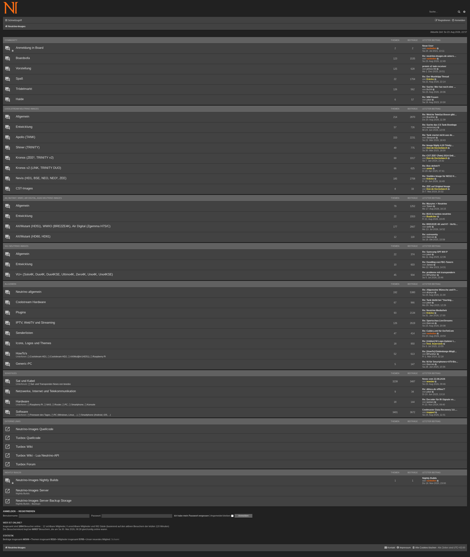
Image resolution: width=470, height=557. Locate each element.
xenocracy (431, 127)
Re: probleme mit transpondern (438, 272)
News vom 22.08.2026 (433, 379)
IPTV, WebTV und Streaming (35, 322)
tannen (430, 402)
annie (429, 168)
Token (429, 206)
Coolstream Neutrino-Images (22, 109)
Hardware (22, 401)
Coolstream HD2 (58, 356)
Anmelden (9, 511)
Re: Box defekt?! (431, 166)
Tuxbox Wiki (24, 446)
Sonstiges (11, 373)
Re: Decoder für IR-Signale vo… (438, 399)
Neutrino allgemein (28, 292)
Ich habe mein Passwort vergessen (191, 515)
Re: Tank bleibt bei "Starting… (437, 300)
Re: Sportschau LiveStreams (437, 320)
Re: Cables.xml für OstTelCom (438, 331)
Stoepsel (430, 137)
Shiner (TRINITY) (28, 147)
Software (22, 411)
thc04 (429, 89)
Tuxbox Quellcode (28, 438)
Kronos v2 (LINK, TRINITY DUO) (38, 168)
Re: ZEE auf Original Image (436, 186)
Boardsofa (23, 58)
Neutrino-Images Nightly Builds (37, 480)
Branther (430, 117)
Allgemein (22, 116)
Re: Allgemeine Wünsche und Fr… (440, 290)
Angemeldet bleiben (220, 515)
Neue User (427, 46)
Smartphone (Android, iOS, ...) (96, 415)
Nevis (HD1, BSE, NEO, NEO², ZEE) (41, 178)
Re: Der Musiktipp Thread (435, 76)
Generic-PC (24, 363)
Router (58, 404)
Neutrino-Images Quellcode (34, 429)
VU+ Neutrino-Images (16, 246)
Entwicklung (24, 127)
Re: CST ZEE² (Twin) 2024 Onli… (438, 155)
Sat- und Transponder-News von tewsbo (50, 384)
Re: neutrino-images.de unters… (439, 56)
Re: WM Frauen (430, 97)
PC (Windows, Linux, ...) (65, 415)
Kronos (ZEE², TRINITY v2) (35, 157)
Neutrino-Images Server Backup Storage (43, 500)
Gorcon (430, 237)
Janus (429, 264)
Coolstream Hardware (31, 302)
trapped (430, 412)
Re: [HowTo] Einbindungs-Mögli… (439, 351)
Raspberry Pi (99, 356)
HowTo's (21, 353)
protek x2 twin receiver (434, 66)
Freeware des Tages (40, 415)
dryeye (430, 292)
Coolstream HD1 (38, 356)
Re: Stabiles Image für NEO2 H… (439, 176)
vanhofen (431, 48)
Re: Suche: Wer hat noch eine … (439, 87)
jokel (428, 99)
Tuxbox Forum (25, 464)
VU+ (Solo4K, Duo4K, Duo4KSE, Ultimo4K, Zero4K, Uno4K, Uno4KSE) (64, 274)
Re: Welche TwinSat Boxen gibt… (439, 114)
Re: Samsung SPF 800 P (435, 252)
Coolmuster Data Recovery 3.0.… (439, 409)
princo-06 (431, 69)
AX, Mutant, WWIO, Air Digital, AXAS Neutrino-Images (33, 198)
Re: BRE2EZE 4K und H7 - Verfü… (440, 224)
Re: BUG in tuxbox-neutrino (436, 214)
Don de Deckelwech (436, 148)
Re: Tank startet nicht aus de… (438, 135)
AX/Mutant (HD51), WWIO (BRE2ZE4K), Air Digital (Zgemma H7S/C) (63, 226)
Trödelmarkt (24, 89)
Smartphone (77, 404)
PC (66, 404)
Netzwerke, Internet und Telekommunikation (46, 391)
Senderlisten (24, 333)
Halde (20, 99)
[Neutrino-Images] (12, 8)
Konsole (91, 404)
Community (11, 40)
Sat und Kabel (25, 381)
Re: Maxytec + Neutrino (434, 203)
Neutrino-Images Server (32, 490)
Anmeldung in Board (29, 48)
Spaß (19, 78)
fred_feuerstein (434, 343)
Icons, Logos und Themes (33, 343)
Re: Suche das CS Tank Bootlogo (439, 125)
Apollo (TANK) (25, 137)
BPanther (431, 275)
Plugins (21, 312)
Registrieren (27, 511)
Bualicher (431, 216)
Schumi (115, 539)
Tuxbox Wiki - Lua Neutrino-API (37, 455)
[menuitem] (458, 20)
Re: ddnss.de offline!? (433, 389)
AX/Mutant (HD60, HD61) (33, 236)
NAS (48, 404)
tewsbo (430, 381)
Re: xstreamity (430, 234)
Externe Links (12, 421)
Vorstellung (23, 68)
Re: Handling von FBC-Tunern (437, 262)
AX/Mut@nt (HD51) (79, 356)
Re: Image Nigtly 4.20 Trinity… (438, 145)
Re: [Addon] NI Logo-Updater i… (439, 341)
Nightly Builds (13, 472)
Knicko (430, 79)
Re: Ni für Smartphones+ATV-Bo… (440, 361)
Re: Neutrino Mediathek (434, 310)
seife (428, 227)
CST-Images (24, 188)
